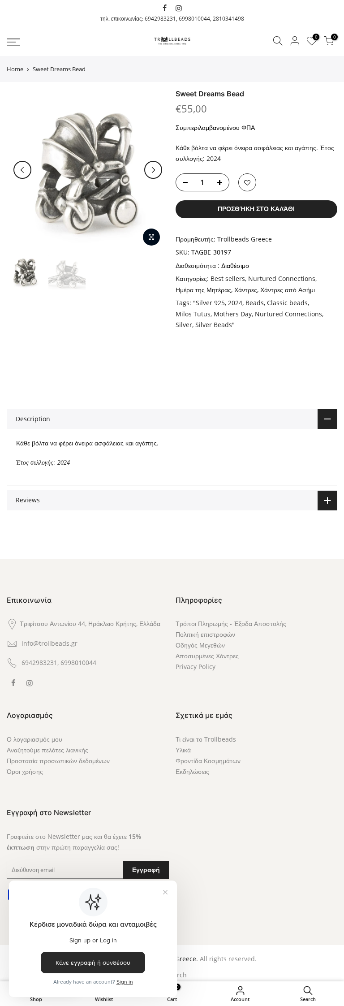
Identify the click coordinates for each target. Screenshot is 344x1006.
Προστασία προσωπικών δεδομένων (58, 760)
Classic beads (287, 302)
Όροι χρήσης (25, 771)
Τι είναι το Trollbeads (206, 739)
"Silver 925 (209, 302)
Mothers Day (233, 314)
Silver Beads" (215, 324)
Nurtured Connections (281, 278)
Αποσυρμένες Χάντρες (207, 656)
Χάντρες (245, 289)
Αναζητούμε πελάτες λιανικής (47, 750)
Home (15, 69)
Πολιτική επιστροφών (205, 634)
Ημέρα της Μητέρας (203, 289)
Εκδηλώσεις (192, 771)
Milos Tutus (193, 314)
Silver (184, 324)
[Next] (153, 170)
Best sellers (228, 278)
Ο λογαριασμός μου (34, 739)
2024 (235, 302)
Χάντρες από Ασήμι (287, 289)
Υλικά (183, 750)
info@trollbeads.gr (49, 643)
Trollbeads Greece (244, 239)
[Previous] (22, 170)
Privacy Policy (195, 666)
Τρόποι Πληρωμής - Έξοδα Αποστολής (231, 623)
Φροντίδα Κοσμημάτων (208, 760)
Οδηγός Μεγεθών (200, 645)
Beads (254, 302)
